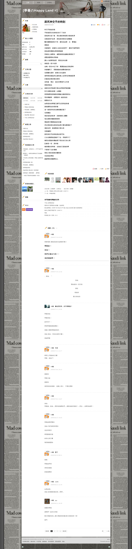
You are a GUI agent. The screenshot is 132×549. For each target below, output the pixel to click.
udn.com (108, 541)
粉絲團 (25, 547)
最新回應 (32, 98)
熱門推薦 (40, 100)
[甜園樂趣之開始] (85, 179)
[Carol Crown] (63, 179)
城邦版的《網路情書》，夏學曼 (31, 173)
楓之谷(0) (26, 75)
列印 (108, 169)
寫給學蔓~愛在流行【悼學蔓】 (31, 170)
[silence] (69, 179)
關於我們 (33, 541)
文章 (27, 2)
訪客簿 (49, 2)
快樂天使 (27, 104)
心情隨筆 (52, 188)
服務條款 (44, 541)
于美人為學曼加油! (49, 203)
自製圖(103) (27, 73)
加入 (101, 547)
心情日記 (58, 188)
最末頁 (64, 531)
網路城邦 (105, 547)
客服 (63, 541)
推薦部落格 (35, 27)
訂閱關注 (34, 29)
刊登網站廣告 (25, 541)
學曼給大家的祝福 (29, 107)
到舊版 (62, 11)
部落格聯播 (29, 209)
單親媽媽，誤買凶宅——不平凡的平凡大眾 (33, 150)
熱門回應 (32, 100)
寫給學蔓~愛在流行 (30, 115)
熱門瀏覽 (25, 100)
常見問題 (38, 541)
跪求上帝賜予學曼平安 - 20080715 (53, 210)
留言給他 (34, 31)
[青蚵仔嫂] (47, 179)
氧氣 (46, 212)
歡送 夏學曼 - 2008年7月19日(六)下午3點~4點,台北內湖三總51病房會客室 (63, 208)
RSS (24, 209)
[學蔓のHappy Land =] (40, 10)
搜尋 (41, 63)
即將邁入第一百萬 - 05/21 (51, 215)
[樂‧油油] (52, 179)
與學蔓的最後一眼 (28, 162)
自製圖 (71, 188)
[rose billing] (74, 179)
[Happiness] (58, 179)
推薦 (95, 169)
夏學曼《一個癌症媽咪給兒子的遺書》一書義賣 (33, 154)
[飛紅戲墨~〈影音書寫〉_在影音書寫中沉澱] (90, 179)
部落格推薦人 (29, 183)
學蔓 (23, 32)
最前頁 (47, 531)
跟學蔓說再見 (28, 112)
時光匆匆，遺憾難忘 (30, 109)
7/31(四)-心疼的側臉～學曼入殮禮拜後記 (33, 158)
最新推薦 (40, 98)
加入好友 (34, 24)
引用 (102, 169)
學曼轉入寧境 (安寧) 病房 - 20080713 (58, 191)
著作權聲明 (51, 541)
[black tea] (80, 179)
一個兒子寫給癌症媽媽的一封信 (31, 175)
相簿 (38, 2)
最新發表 (25, 98)
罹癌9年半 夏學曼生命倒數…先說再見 (54, 205)
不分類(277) (27, 77)
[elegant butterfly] (101, 179)
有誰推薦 (51, 173)
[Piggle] (107, 179)
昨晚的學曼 (52, 193)
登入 (98, 547)
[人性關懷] (96, 179)
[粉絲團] (22, 547)
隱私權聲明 (58, 541)
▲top (108, 539)
